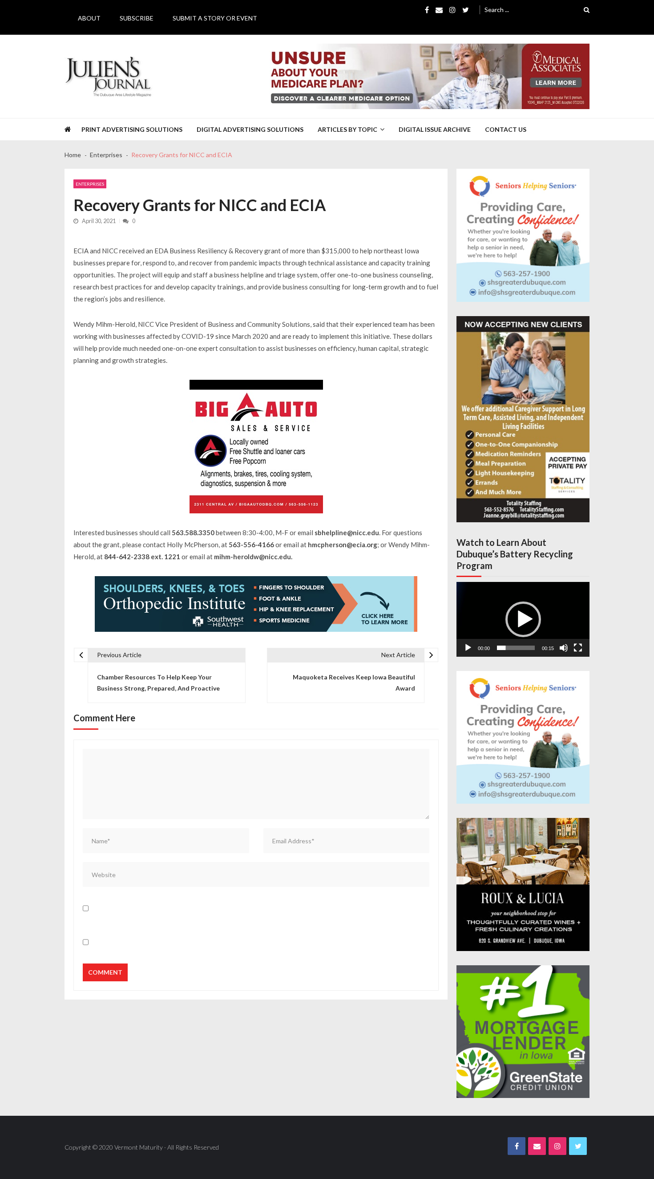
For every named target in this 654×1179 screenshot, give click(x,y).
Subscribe (136, 18)
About (89, 18)
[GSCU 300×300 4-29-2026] (522, 1031)
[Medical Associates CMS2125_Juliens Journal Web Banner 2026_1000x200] (425, 76)
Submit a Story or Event (215, 18)
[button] (523, 619)
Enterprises (90, 184)
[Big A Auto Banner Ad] (256, 446)
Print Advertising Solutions (131, 129)
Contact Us (505, 129)
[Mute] (563, 647)
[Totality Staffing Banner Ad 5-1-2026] (522, 419)
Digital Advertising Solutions (250, 129)
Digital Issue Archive (435, 129)
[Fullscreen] (577, 647)
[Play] (468, 647)
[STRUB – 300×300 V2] (522, 235)
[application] (522, 619)
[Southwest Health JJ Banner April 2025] (256, 604)
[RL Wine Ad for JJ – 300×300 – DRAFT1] (522, 884)
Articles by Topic (347, 129)
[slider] (516, 648)
